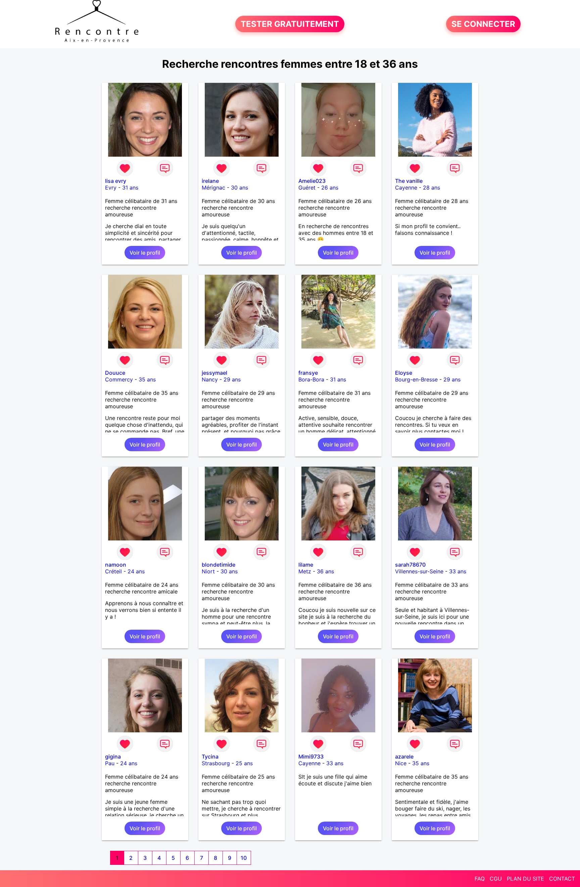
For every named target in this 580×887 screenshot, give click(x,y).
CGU (496, 878)
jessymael (214, 372)
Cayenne (406, 187)
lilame (305, 564)
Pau (109, 763)
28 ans (431, 187)
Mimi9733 (311, 756)
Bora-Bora (311, 379)
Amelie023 (312, 180)
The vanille (409, 180)
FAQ (480, 878)
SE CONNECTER (483, 24)
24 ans (136, 571)
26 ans (329, 187)
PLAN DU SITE (525, 878)
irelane (210, 180)
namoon (115, 564)
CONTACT (562, 878)
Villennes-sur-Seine (419, 571)
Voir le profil (145, 252)
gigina (113, 756)
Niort (208, 571)
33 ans (457, 571)
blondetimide (218, 564)
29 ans (232, 379)
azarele (404, 756)
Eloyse (403, 372)
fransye (308, 372)
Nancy (210, 379)
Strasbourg (216, 763)
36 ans (325, 571)
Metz (304, 571)
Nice (400, 763)
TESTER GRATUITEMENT (290, 24)
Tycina (210, 756)
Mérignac (213, 187)
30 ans (239, 187)
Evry (110, 187)
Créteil (113, 571)
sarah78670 (410, 564)
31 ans (130, 187)
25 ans (244, 763)
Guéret (307, 187)
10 (244, 857)
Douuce (115, 372)
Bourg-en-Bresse (416, 379)
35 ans (147, 379)
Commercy (119, 379)
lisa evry (115, 180)
